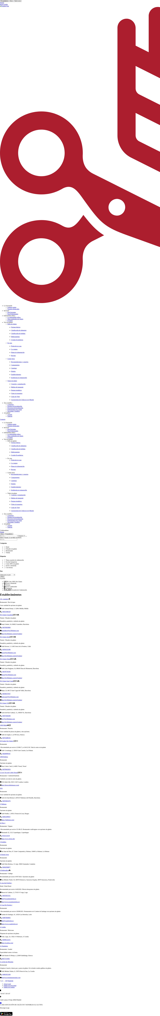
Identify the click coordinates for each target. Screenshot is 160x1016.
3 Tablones (3, 804)
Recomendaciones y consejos (19, 362)
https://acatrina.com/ (7, 943)
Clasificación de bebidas (18, 333)
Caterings (14, 368)
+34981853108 (5, 974)
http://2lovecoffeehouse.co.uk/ (10, 785)
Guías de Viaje (15, 396)
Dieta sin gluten (12, 324)
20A (1, 788)
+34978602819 (5, 769)
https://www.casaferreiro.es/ (9, 924)
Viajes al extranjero (16, 393)
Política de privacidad (10, 985)
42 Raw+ (2, 823)
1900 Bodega (4, 757)
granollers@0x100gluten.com (10, 630)
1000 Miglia (3, 725)
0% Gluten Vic (4, 703)
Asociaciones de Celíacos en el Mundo (22, 400)
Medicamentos (15, 336)
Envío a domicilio (11, 565)
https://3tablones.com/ (7, 820)
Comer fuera (11, 359)
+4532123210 (5, 835)
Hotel (7, 547)
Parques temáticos (16, 390)
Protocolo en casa (16, 346)
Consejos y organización (18, 384)
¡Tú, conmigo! (4, 599)
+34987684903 (5, 917)
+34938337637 (5, 693)
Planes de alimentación (17, 352)
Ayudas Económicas (17, 340)
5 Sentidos (3, 842)
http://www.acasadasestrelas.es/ (10, 902)
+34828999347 (5, 753)
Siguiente (10, 981)
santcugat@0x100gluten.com (10, 697)
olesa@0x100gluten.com (8, 675)
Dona (11, 1)
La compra (14, 349)
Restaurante (9, 551)
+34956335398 (5, 649)
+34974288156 (5, 738)
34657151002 (5, 958)
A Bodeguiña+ (4, 870)
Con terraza (9, 567)
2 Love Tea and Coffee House (9, 772)
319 (6, 981)
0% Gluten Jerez (5, 637)
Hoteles (13, 371)
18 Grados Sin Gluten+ (7, 741)
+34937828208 (5, 716)
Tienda (8, 552)
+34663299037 (5, 817)
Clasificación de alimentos (18, 330)
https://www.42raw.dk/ (8, 839)
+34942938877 (5, 867)
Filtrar (2, 576)
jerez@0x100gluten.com (8, 652)
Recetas (13, 355)
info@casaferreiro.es (7, 921)
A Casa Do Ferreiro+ (6, 905)
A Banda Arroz (4, 854)
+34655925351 (5, 895)
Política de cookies (9, 987)
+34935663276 (5, 801)
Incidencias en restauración (19, 377)
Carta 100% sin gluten (12, 564)
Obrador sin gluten (11, 549)
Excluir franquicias (11, 562)
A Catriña (3, 927)
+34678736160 (5, 671)
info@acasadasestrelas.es (8, 899)
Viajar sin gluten (12, 381)
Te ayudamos (4, 1)
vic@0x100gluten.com (8, 719)
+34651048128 (5, 611)
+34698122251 (5, 940)
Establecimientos (16, 374)
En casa (9, 343)
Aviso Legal (7, 984)
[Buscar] (26, 536)
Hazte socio (17, 1)
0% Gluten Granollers (6, 615)
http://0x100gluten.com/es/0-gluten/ (11, 634)
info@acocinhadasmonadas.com (10, 977)
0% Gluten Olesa (5, 659)
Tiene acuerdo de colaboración (15, 560)
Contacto (2, 419)
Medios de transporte (17, 387)
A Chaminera (4, 946)
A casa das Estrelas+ (6, 883)
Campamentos (15, 365)
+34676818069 (5, 627)
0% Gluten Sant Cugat (6, 681)
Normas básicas (15, 327)
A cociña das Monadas (6, 962)
